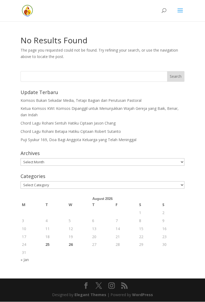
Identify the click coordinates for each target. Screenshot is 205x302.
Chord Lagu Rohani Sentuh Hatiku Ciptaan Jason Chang (68, 123)
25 (47, 244)
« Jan (25, 259)
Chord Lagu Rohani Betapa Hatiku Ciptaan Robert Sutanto (71, 131)
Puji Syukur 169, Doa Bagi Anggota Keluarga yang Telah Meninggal (78, 139)
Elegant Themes (90, 294)
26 (71, 244)
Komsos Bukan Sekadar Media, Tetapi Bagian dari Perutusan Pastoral (81, 100)
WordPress (142, 294)
